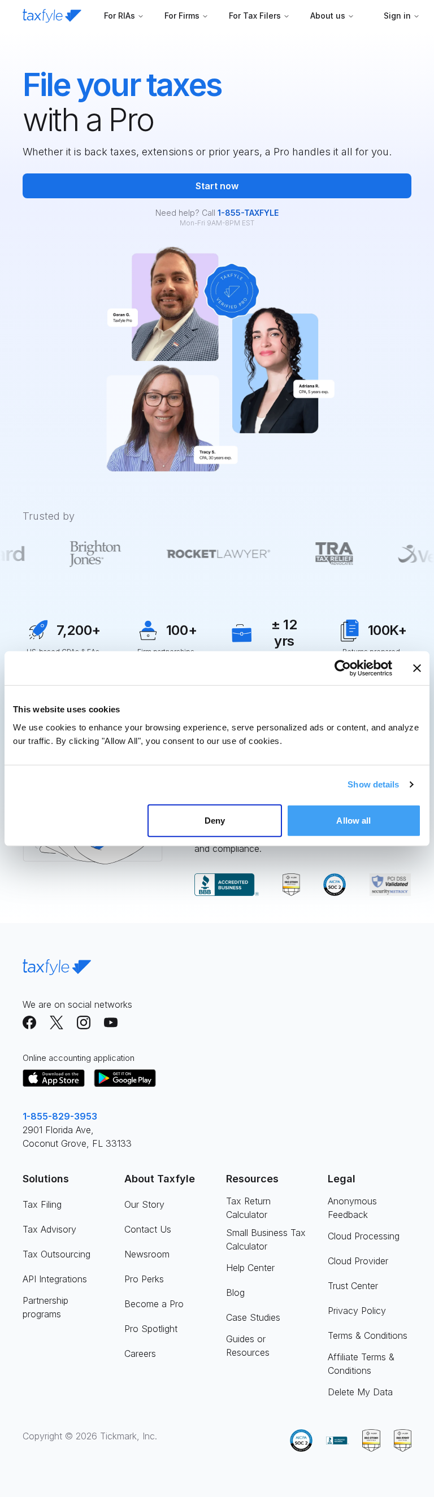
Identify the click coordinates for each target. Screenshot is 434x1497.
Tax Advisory (49, 1229)
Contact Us (147, 1229)
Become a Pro (154, 1303)
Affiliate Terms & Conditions (361, 1363)
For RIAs (119, 15)
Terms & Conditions (367, 1335)
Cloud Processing (364, 1236)
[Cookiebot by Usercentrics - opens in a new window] (342, 668)
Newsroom (147, 1254)
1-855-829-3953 (60, 1116)
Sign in (397, 15)
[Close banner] (417, 668)
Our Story (144, 1204)
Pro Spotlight (150, 1328)
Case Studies (253, 1317)
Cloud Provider (358, 1261)
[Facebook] (29, 1022)
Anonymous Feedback (352, 1207)
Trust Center (353, 1285)
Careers (140, 1353)
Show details (373, 784)
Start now (217, 186)
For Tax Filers (255, 15)
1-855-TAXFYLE (248, 212)
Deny (215, 820)
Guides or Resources (248, 1345)
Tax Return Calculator (248, 1207)
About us (327, 15)
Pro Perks (144, 1279)
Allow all (353, 820)
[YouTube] (111, 1022)
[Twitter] (56, 1022)
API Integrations (55, 1279)
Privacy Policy (357, 1310)
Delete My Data (360, 1392)
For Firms (181, 15)
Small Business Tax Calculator (266, 1239)
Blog (235, 1292)
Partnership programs (45, 1307)
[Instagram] (83, 1022)
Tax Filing (42, 1204)
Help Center (250, 1267)
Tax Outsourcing (56, 1254)
